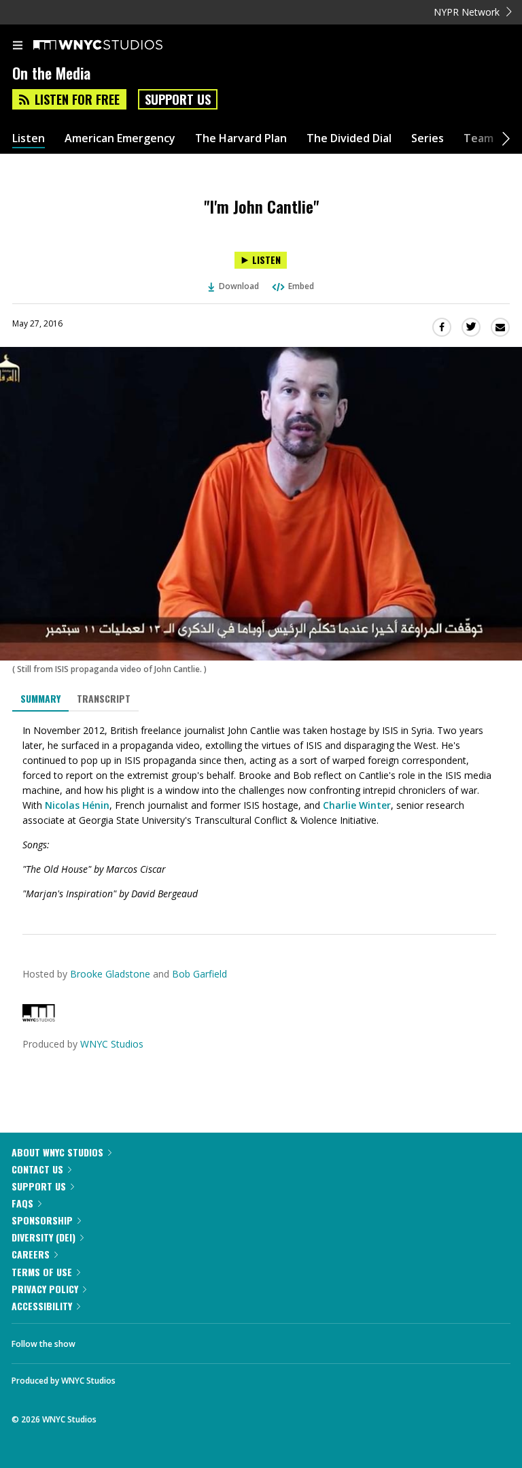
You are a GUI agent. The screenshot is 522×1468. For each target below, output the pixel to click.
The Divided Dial (349, 138)
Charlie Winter (357, 805)
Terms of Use (42, 1272)
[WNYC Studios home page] (114, 45)
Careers (31, 1254)
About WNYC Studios (57, 1152)
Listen (28, 138)
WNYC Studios (111, 1043)
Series (427, 138)
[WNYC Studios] (38, 1018)
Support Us (178, 99)
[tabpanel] (261, 812)
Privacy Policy (45, 1289)
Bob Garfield (199, 973)
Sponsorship (42, 1220)
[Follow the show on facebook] (99, 1340)
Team (478, 138)
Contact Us (37, 1169)
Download (239, 286)
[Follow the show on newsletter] (173, 1340)
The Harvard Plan (241, 138)
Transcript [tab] (103, 698)
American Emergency (120, 138)
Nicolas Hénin (77, 805)
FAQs (22, 1203)
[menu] (17, 46)
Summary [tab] (40, 698)
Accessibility (42, 1306)
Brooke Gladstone (110, 973)
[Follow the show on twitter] (136, 1340)
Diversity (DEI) (43, 1237)
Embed (301, 286)
